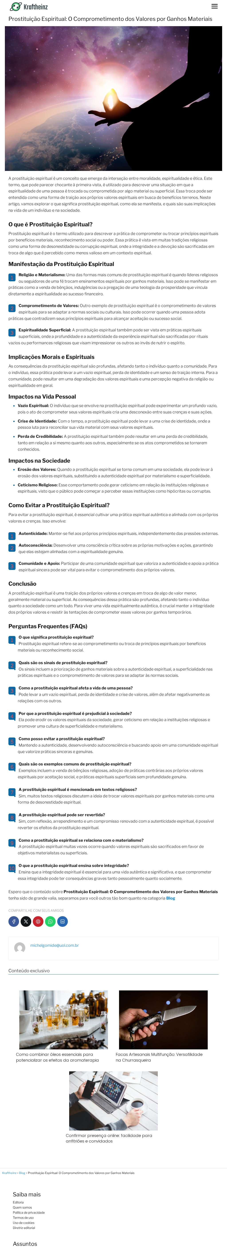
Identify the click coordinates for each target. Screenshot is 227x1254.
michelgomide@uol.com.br (54, 945)
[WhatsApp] (50, 921)
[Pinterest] (38, 921)
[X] (26, 921)
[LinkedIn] (62, 921)
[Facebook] (13, 921)
